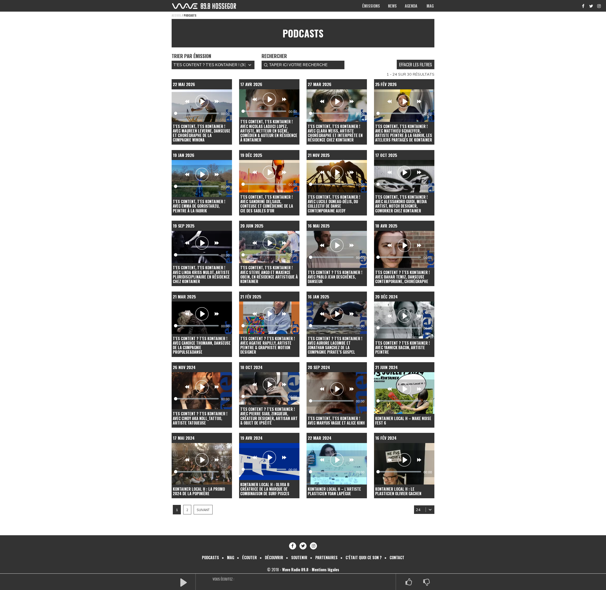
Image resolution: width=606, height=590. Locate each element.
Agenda (411, 6)
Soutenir (299, 557)
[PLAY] (183, 582)
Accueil (176, 15)
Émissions (371, 6)
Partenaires (326, 557)
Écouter (249, 557)
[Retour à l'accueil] (204, 6)
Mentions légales (325, 569)
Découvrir (274, 557)
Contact (397, 557)
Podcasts (210, 557)
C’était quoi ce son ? (364, 557)
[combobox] (420, 509)
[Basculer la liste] (430, 509)
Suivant (203, 510)
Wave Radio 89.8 (295, 569)
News (392, 6)
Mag (430, 6)
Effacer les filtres (415, 64)
